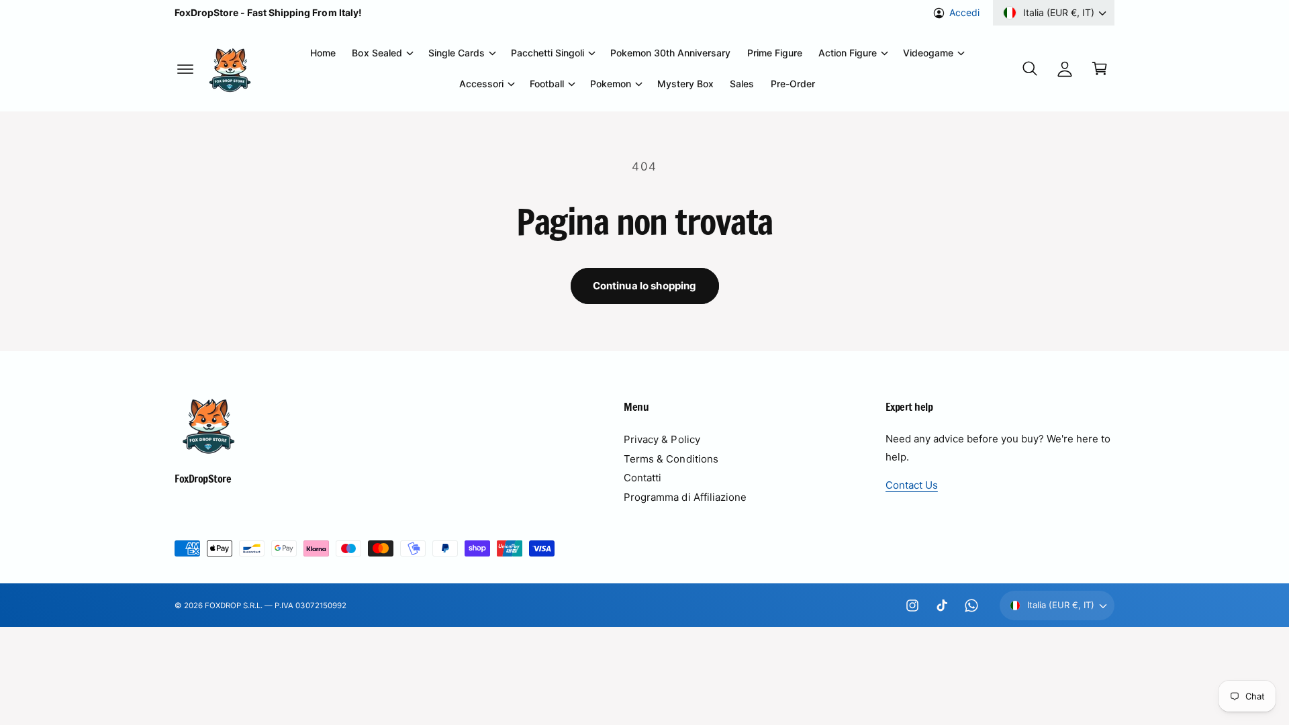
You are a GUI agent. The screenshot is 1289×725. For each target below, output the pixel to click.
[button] (185, 68)
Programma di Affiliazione (685, 497)
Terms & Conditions (671, 458)
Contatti (642, 477)
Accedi (964, 12)
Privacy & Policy (662, 439)
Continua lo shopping (645, 285)
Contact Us (912, 485)
